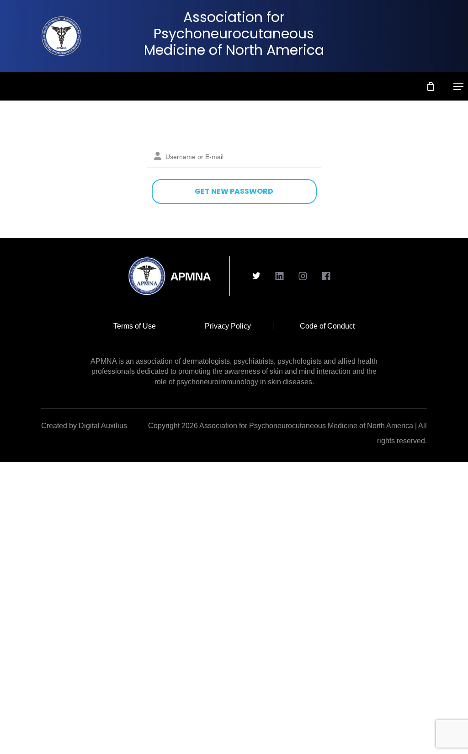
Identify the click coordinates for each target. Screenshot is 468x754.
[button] (458, 86)
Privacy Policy (228, 326)
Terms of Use (134, 326)
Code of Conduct (327, 326)
